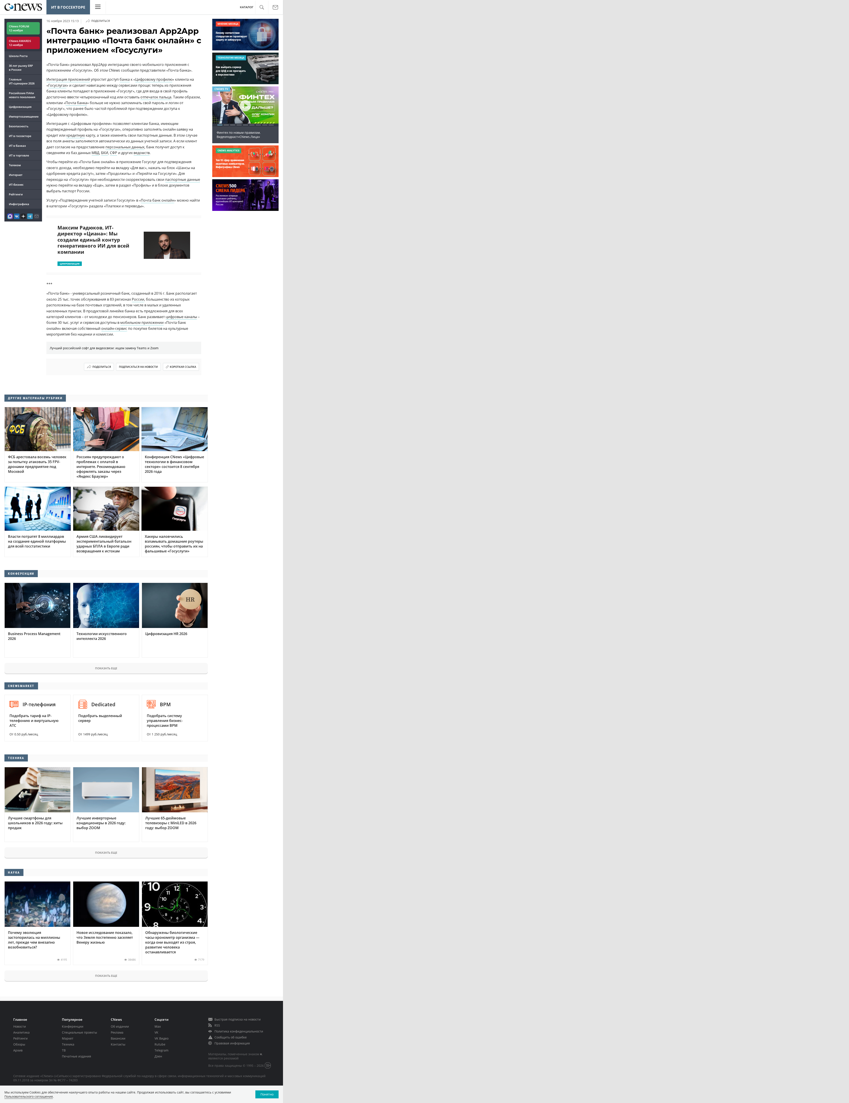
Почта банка (76, 102)
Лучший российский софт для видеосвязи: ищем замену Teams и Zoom (104, 348)
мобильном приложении (142, 322)
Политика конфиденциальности (238, 1031)
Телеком (15, 165)
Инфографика (19, 204)
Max (158, 1026)
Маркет (67, 1038)
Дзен (158, 1056)
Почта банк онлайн (157, 200)
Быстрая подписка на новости (237, 1019)
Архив (18, 1050)
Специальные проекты (79, 1032)
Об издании (120, 1026)
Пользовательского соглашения (28, 1096)
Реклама (117, 1032)
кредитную (75, 135)
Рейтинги (16, 194)
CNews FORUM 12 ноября (19, 28)
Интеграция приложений (68, 79)
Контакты (118, 1044)
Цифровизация (20, 107)
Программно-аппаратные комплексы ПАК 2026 (245, 134)
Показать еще (106, 668)
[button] (261, 7)
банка (125, 79)
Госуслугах (57, 85)
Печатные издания (76, 1056)
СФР (113, 152)
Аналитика (21, 1032)
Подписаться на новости (138, 367)
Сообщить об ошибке (230, 1037)
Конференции (72, 1026)
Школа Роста (18, 56)
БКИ (104, 152)
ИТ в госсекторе (68, 7)
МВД (95, 152)
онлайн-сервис (114, 328)
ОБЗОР (219, 89)
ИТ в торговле (19, 155)
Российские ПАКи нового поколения (22, 95)
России (138, 299)
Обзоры (19, 1044)
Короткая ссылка (183, 367)
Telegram (161, 1050)
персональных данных (124, 147)
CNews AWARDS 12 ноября (20, 43)
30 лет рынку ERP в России (21, 68)
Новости (19, 1026)
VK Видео (161, 1038)
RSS (217, 1025)
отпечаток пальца (155, 97)
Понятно (266, 1094)
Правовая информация (232, 1043)
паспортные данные (182, 179)
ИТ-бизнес (16, 185)
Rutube (160, 1044)
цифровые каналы (181, 316)
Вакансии (118, 1038)
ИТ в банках (17, 146)
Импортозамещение (23, 116)
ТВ (64, 1050)
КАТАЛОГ (246, 7)
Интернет (16, 175)
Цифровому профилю (153, 79)
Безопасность (19, 126)
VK (156, 1032)
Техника (68, 1044)
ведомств (142, 152)
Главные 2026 (21, 81)
